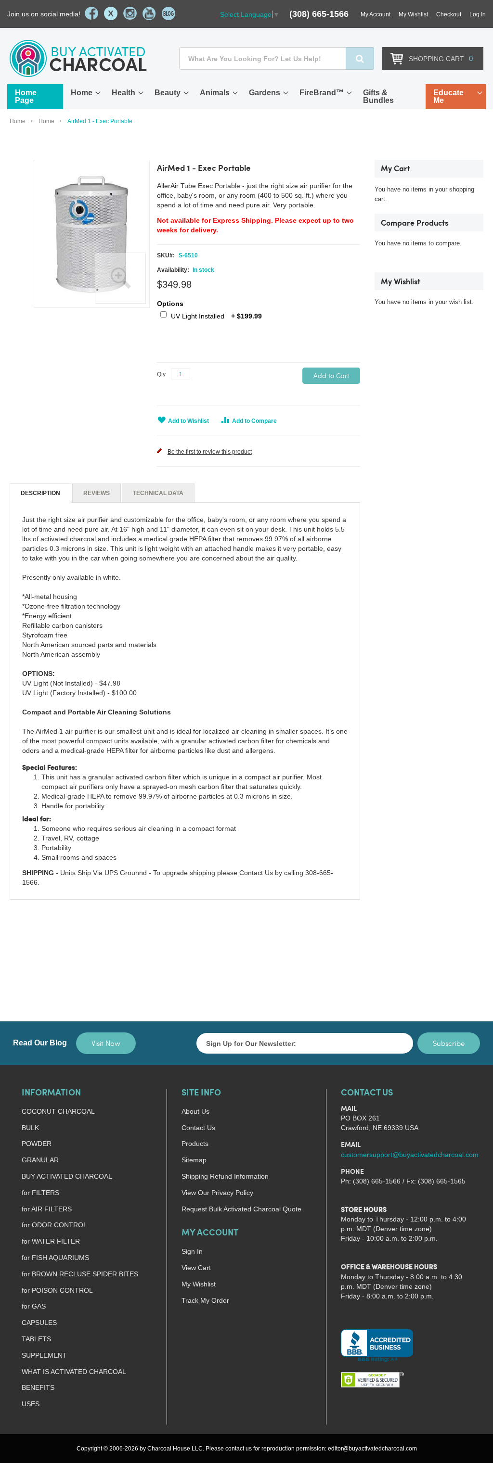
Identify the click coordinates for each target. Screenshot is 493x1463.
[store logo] (78, 58)
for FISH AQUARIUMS (55, 1257)
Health (123, 93)
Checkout (448, 14)
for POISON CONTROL (57, 1290)
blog (168, 13)
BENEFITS (38, 1387)
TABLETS (36, 1339)
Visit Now (105, 1043)
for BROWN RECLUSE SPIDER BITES (80, 1274)
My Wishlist (413, 14)
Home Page (26, 96)
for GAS (34, 1306)
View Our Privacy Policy (217, 1192)
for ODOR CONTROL (54, 1225)
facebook (91, 13)
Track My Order (205, 1300)
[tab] (40, 493)
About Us (195, 1111)
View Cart (196, 1268)
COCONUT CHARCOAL (58, 1111)
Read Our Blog (40, 1043)
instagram (130, 13)
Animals (215, 93)
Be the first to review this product (210, 451)
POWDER (37, 1143)
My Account (375, 14)
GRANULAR (40, 1160)
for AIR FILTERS (47, 1209)
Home (81, 93)
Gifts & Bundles (378, 96)
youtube (149, 13)
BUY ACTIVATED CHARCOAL (67, 1176)
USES (30, 1404)
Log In (477, 14)
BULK (30, 1128)
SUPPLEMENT (44, 1355)
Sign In (192, 1251)
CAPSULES (39, 1322)
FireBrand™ (321, 93)
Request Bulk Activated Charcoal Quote (241, 1209)
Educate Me (448, 96)
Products (195, 1143)
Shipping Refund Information (225, 1176)
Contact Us (198, 1128)
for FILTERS (40, 1192)
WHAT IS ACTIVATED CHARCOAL (74, 1371)
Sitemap (194, 1160)
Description (40, 493)
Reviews (96, 493)
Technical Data (158, 493)
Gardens (264, 93)
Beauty (168, 93)
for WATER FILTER (51, 1241)
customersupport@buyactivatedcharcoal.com (410, 1154)
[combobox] (276, 58)
